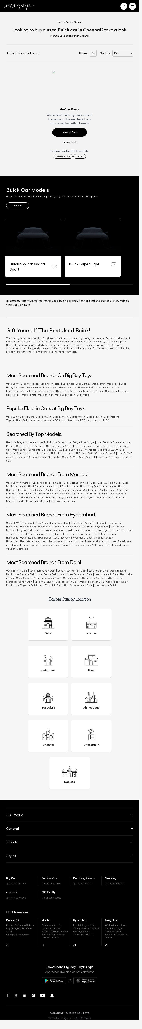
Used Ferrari (98, 384)
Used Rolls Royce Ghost (51, 442)
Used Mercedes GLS (43, 453)
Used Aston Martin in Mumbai (80, 483)
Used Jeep (65, 387)
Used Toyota (29, 395)
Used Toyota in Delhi (25, 585)
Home (60, 22)
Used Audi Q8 (55, 450)
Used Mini (82, 391)
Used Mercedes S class (59, 446)
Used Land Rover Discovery (89, 446)
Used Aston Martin (50, 384)
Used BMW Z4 (105, 457)
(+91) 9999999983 (17, 883)
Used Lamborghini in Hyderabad (46, 534)
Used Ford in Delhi (48, 574)
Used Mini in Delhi (44, 581)
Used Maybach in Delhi (102, 578)
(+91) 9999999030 (52, 897)
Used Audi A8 (22, 457)
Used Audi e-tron (25, 420)
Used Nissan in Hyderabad (62, 541)
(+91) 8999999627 (84, 883)
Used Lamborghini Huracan (21, 442)
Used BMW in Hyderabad (20, 523)
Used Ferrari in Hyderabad (66, 526)
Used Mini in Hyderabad (33, 541)
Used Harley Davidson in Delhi (76, 574)
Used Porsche (113, 391)
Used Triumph (45, 395)
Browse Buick (69, 142)
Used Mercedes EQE (73, 420)
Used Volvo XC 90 (108, 450)
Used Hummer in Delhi (106, 574)
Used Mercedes (29, 384)
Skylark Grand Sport (63, 156)
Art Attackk (83, 1018)
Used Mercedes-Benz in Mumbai (65, 493)
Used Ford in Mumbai (66, 486)
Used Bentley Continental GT (29, 450)
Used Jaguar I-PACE (98, 420)
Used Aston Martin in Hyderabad (88, 523)
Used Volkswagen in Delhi (78, 585)
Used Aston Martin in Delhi (71, 570)
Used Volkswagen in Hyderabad (103, 545)
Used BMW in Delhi (16, 570)
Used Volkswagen (65, 395)
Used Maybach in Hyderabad (69, 537)
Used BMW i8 (94, 417)
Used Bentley (83, 384)
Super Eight (79, 156)
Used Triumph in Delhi (50, 585)
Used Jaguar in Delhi (27, 578)
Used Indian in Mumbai (41, 490)
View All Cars (70, 132)
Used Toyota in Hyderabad (37, 545)
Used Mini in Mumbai (96, 493)
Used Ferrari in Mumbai (40, 486)
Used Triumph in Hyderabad (69, 545)
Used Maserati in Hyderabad (35, 537)
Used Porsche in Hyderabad (94, 541)
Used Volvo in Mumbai (62, 501)
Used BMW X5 (108, 453)
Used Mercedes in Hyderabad (52, 523)
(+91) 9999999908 (17, 897)
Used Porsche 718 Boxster (46, 457)
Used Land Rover (104, 387)
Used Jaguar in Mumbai (68, 490)
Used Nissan (96, 391)
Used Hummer (33, 387)
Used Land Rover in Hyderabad (83, 534)
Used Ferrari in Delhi (25, 574)
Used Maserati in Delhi (75, 578)
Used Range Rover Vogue (81, 442)
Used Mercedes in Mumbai (47, 483)
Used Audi (68, 384)
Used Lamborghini (83, 387)
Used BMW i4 (60, 417)
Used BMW (12, 384)
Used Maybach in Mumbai (31, 493)
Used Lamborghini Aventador (80, 450)
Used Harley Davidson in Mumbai (98, 486)
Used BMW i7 (77, 417)
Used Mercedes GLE (68, 453)
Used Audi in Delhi (98, 570)
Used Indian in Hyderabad (80, 530)
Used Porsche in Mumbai (30, 497)
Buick (68, 22)
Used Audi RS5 (87, 457)
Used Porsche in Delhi (92, 581)
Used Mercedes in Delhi (42, 570)
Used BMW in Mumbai (18, 483)
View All (17, 205)
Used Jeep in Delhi (51, 578)
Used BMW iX (43, 417)
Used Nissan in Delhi (67, 581)
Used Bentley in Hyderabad (35, 526)
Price (116, 53)
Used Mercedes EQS (48, 420)
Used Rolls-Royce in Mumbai (62, 497)
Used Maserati (23, 391)
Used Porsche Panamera (110, 442)
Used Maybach (41, 391)
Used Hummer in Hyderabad (49, 530)
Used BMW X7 (89, 453)
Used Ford (113, 384)
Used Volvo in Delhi (105, 585)
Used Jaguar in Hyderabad (110, 530)
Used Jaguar (50, 387)
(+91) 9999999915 (52, 883)
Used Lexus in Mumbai (95, 490)
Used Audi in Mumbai (109, 483)
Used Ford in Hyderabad (95, 526)
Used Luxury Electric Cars (20, 417)
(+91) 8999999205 (116, 883)
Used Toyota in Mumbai (93, 497)
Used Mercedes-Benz (63, 391)
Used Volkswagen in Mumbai (32, 501)
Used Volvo (83, 395)
